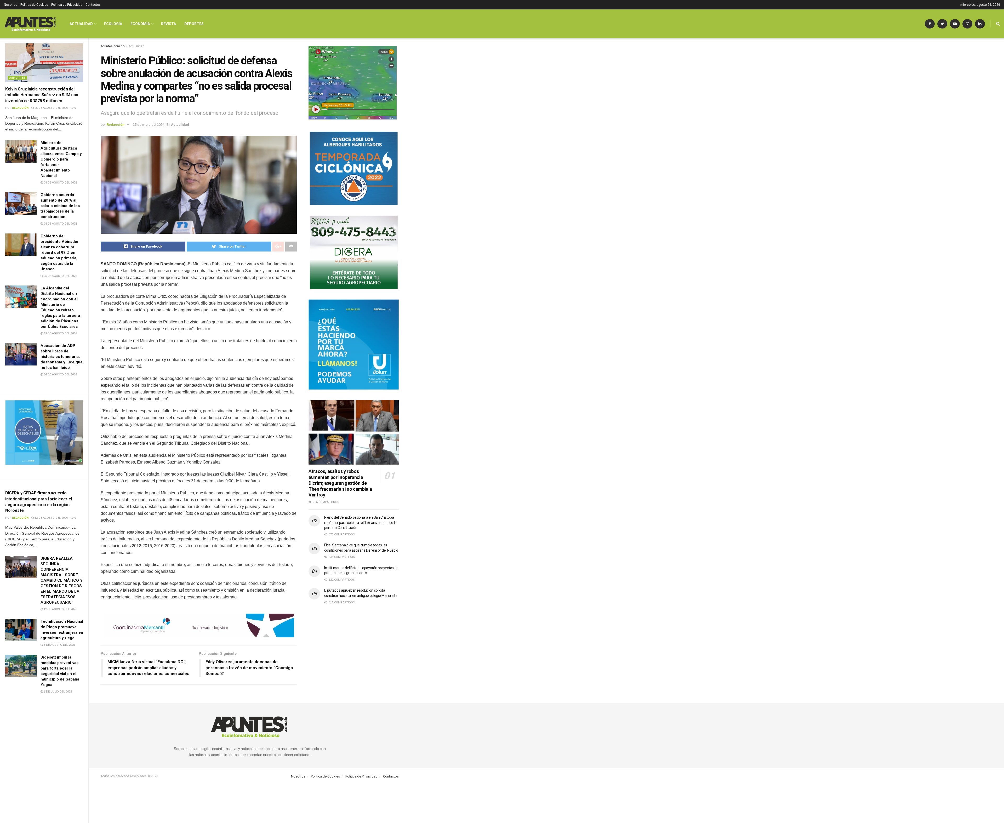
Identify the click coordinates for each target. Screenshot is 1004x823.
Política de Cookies (34, 5)
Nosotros (10, 5)
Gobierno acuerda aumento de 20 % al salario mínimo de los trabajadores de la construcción (60, 205)
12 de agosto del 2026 (51, 517)
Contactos (93, 5)
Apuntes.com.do (112, 46)
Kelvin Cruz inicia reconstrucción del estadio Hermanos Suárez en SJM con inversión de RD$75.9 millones (41, 95)
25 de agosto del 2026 (51, 108)
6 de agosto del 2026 (59, 645)
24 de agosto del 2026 (60, 374)
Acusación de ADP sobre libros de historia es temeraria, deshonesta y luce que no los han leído (62, 356)
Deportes (17, 77)
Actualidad (81, 24)
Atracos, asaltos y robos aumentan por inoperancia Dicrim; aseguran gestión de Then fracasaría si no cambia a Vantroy (340, 483)
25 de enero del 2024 (148, 125)
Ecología (113, 24)
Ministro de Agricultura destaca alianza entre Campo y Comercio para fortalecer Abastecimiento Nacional (61, 159)
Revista (168, 24)
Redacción (20, 108)
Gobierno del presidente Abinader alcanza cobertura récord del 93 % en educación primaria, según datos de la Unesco (60, 252)
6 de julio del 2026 (57, 691)
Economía (140, 24)
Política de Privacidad (66, 5)
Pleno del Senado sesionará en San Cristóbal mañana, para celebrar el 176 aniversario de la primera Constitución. (360, 522)
